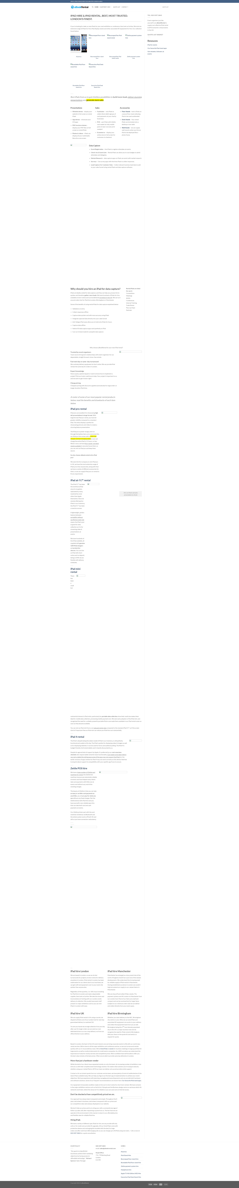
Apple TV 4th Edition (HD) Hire (131, 1173)
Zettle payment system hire (133, 57)
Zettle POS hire (78, 768)
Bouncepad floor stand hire (97, 57)
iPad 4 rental (77, 736)
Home (96, 7)
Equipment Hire (105, 7)
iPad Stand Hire (126, 1155)
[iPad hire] (78, 44)
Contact (125, 7)
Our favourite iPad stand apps (131, 1080)
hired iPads (104, 1049)
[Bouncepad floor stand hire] (97, 44)
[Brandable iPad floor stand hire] (78, 73)
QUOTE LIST (165, 7)
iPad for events (152, 45)
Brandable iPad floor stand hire (79, 86)
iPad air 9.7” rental (80, 480)
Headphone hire (126, 1170)
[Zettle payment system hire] (133, 44)
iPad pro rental (78, 408)
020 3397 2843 (75, 1133)
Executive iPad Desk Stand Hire (97, 86)
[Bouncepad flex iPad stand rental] (115, 44)
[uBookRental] (79, 7)
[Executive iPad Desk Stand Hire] (97, 73)
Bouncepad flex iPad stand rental (115, 57)
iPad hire (78, 56)
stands (111, 1049)
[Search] (92, 7)
